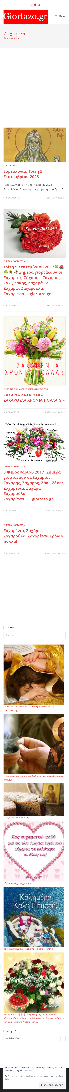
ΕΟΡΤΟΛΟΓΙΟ (10, 165)
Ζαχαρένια (14, 38)
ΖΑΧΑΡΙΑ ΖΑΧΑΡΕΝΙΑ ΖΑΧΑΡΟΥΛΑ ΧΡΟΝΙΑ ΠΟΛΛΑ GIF (34, 397)
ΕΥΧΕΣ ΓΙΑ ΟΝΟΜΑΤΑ (14, 389)
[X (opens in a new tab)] (31, 4)
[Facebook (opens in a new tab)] (35, 4)
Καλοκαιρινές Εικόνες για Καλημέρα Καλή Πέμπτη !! (28, 948)
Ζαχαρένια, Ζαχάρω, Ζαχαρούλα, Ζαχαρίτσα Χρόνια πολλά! (33, 536)
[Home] (5, 38)
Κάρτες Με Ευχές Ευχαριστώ (17, 883)
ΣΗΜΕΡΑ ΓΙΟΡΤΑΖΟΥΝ (14, 261)
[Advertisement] (34, 91)
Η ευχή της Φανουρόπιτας (16, 817)
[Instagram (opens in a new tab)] (38, 4)
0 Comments (12, 198)
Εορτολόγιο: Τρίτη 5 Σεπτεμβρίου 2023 (23, 174)
